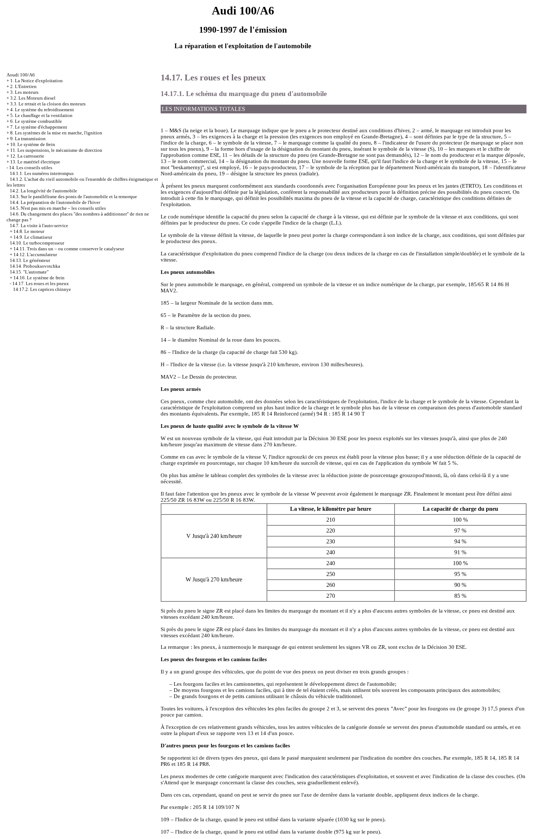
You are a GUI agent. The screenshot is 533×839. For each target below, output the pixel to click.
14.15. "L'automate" (29, 272)
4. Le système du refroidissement (42, 109)
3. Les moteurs (24, 92)
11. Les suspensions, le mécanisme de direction (56, 150)
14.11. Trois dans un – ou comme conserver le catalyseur (68, 248)
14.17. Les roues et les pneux (40, 283)
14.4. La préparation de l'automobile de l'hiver (55, 202)
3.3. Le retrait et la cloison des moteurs (48, 104)
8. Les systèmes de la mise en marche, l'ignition (56, 132)
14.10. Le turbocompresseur (37, 243)
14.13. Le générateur (30, 260)
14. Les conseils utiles (30, 167)
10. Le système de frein (32, 144)
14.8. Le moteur (28, 231)
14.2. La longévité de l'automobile (43, 190)
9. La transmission (28, 138)
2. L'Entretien (23, 86)
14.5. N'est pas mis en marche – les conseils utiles (58, 208)
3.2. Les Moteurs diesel (32, 98)
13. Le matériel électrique (35, 161)
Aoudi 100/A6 (21, 75)
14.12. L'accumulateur (35, 254)
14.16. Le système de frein (39, 277)
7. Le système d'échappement (38, 127)
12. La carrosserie (27, 156)
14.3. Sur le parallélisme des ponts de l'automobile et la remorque (73, 196)
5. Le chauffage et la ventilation (41, 115)
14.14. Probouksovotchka (35, 266)
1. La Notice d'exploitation (36, 80)
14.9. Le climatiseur (32, 237)
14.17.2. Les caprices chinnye (42, 289)
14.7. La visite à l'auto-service (39, 225)
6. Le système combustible (36, 121)
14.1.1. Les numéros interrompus (42, 173)
